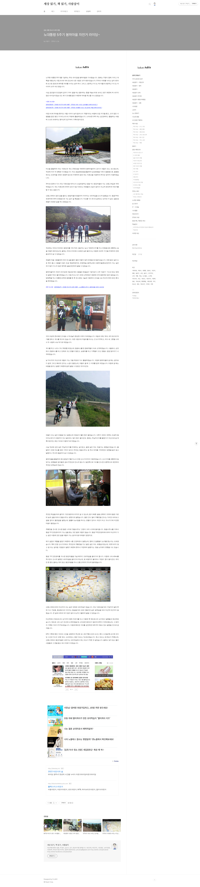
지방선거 (142, 284)
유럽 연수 (135, 177)
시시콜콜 (134, 210)
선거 (133, 276)
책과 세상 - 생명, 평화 (139, 129)
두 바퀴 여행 (136, 155)
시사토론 (134, 106)
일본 (133, 281)
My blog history (137, 248)
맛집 (140, 276)
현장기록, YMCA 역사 (138, 221)
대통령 (144, 270)
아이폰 (147, 284)
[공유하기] (53, 802)
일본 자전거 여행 (137, 158)
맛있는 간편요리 (137, 197)
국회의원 (134, 270)
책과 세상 (135, 123)
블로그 (134, 146)
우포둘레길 (136, 179)
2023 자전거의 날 (55, 771)
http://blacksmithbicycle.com (58, 783)
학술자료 (135, 230)
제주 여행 (135, 169)
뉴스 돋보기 (135, 113)
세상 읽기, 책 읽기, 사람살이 (61, 4)
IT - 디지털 (135, 207)
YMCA (143, 278)
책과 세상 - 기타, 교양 (139, 140)
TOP (154, 880)
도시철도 (145, 276)
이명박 (154, 278)
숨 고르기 (135, 204)
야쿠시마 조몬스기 (138, 152)
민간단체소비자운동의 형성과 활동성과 (143, 227)
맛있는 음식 (135, 191)
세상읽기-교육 (136, 93)
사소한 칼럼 (135, 117)
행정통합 (143, 281)
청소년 (134, 284)
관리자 (99, 11)
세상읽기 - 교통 (136, 103)
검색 (149, 4)
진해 (152, 284)
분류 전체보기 (136, 75)
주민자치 (134, 278)
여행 (137, 276)
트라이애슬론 (136, 188)
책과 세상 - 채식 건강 (138, 137)
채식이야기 (135, 214)
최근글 (134, 254)
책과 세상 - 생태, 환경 (139, 132)
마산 (139, 278)
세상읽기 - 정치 (136, 86)
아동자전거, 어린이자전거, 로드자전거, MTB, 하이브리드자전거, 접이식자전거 (77, 789)
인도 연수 (135, 171)
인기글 (140, 254)
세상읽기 (134, 89)
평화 (133, 273)
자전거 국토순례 (137, 161)
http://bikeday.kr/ (54, 768)
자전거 (153, 270)
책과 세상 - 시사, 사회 (139, 126)
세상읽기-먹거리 (137, 96)
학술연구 (134, 224)
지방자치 (148, 278)
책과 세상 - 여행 (137, 143)
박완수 (139, 270)
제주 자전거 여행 (137, 166)
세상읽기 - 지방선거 (138, 82)
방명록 (88, 11)
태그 (52, 11)
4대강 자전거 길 (137, 163)
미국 (154, 281)
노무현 (150, 276)
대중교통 (149, 281)
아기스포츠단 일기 (137, 79)
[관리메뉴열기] (196, 443)
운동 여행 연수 (136, 149)
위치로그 (77, 11)
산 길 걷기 (135, 174)
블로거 (137, 273)
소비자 (134, 110)
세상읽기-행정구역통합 (138, 99)
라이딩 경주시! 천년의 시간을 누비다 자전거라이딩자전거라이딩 (72, 774)
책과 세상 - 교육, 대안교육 (140, 134)
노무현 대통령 (136, 200)
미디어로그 (64, 11)
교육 (141, 273)
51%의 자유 (135, 217)
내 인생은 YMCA (137, 120)
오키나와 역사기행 (138, 182)
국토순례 (138, 281)
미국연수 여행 (136, 185)
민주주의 (150, 273)
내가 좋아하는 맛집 (138, 194)
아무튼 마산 (135, 233)
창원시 (149, 270)
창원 (138, 284)
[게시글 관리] (56, 802)
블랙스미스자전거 (55, 786)
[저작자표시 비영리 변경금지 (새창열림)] (70, 803)
